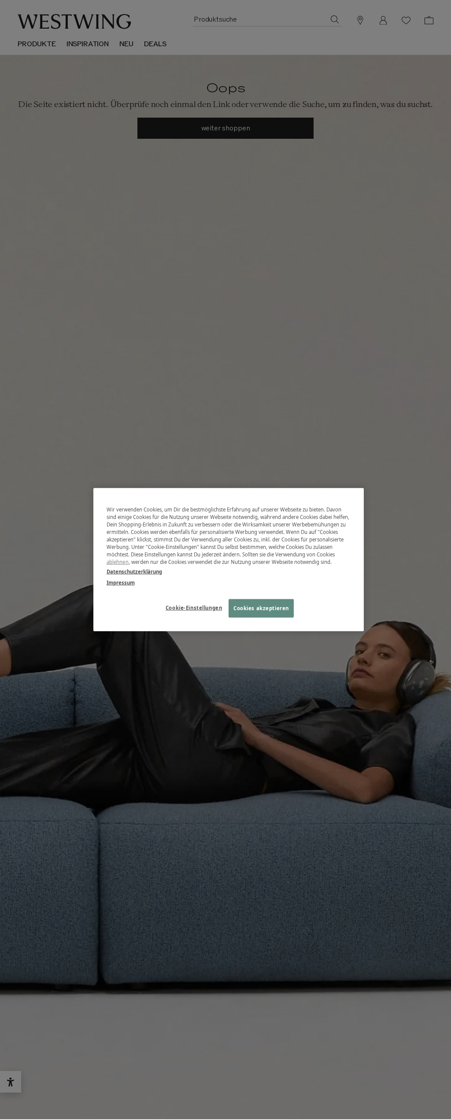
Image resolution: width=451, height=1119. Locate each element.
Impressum (121, 582)
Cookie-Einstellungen (194, 607)
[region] (228, 559)
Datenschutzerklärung (134, 571)
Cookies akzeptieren (261, 607)
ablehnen (118, 562)
